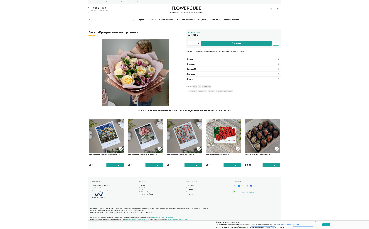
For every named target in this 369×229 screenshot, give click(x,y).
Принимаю (326, 225)
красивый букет (202, 91)
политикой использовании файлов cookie (288, 224)
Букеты (142, 19)
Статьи (130, 2)
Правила (190, 194)
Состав (189, 59)
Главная (90, 27)
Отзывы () (191, 69)
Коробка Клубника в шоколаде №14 (258, 154)
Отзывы (108, 2)
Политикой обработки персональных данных (263, 226)
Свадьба (214, 19)
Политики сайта (118, 2)
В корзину (236, 43)
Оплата (92, 2)
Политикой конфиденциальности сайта (303, 226)
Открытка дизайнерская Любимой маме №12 (104, 154)
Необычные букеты (185, 19)
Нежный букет (193, 91)
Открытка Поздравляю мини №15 (217, 154)
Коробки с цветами (231, 19)
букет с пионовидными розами (224, 91)
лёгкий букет (211, 91)
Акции (132, 19)
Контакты (140, 2)
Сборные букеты (166, 19)
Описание (190, 64)
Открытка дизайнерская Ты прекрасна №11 (143, 154)
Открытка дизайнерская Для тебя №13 (180, 154)
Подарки (202, 19)
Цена (152, 19)
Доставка (100, 2)
